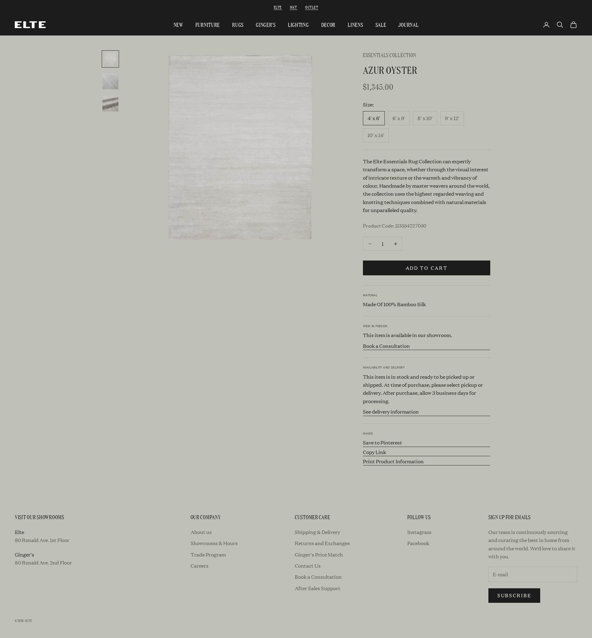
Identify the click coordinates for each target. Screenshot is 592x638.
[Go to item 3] (110, 103)
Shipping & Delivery (317, 532)
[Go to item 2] (110, 81)
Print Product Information (393, 461)
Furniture (207, 24)
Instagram (419, 532)
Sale (381, 24)
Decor (328, 24)
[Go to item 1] (110, 59)
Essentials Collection (389, 55)
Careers (199, 565)
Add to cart (427, 267)
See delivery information (391, 411)
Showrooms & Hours (214, 543)
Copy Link (374, 452)
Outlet (311, 7)
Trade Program (208, 554)
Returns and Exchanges (322, 543)
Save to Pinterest (382, 442)
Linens (355, 24)
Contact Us (308, 565)
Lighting (298, 24)
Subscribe (514, 595)
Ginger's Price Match (319, 554)
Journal (408, 24)
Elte (278, 7)
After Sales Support (317, 588)
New (178, 24)
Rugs (238, 24)
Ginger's (266, 24)
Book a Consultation (386, 345)
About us (201, 532)
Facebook (418, 543)
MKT (293, 7)
